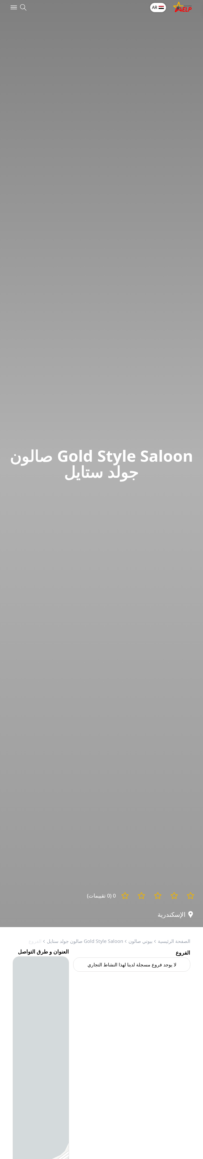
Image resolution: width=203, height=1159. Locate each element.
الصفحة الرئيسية (174, 941)
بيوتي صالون (140, 941)
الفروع (35, 941)
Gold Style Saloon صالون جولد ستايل (85, 941)
